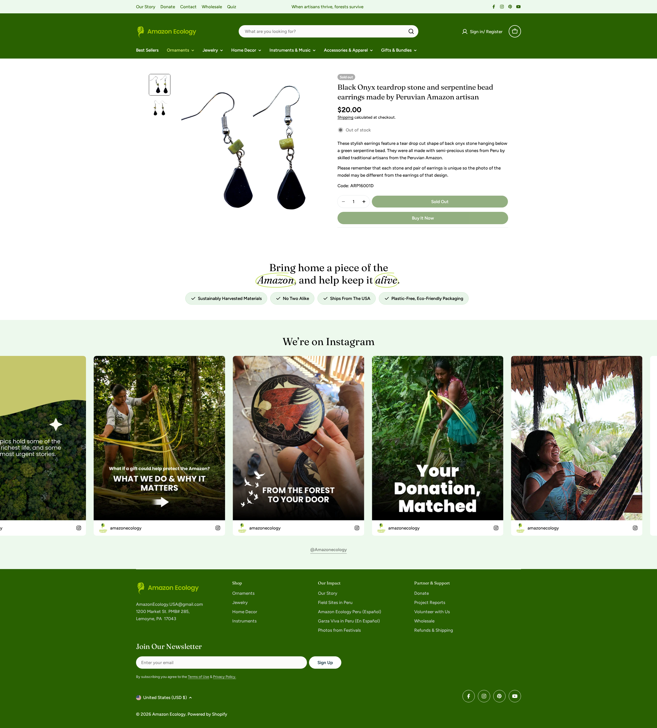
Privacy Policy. (224, 677)
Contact (188, 6)
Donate (167, 6)
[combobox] (328, 31)
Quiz (231, 6)
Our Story (145, 6)
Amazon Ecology (169, 714)
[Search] (411, 31)
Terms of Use (198, 677)
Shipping (345, 117)
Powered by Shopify (207, 714)
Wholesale (212, 6)
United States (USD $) (165, 697)
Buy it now (423, 218)
